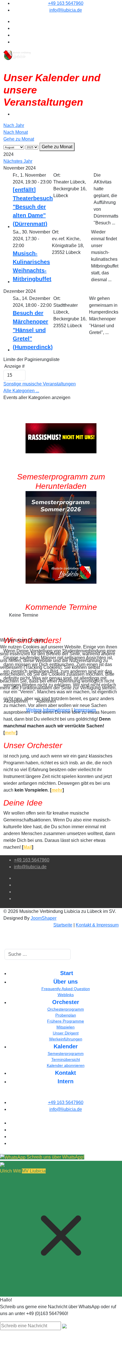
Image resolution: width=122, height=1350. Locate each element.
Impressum (85, 710)
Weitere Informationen (48, 710)
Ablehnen (46, 701)
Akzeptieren (16, 701)
